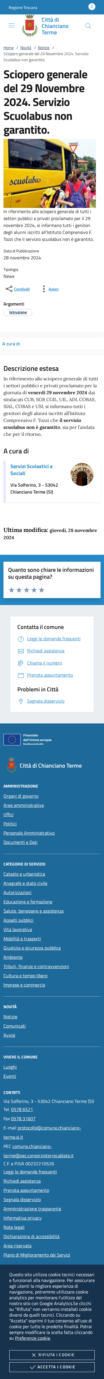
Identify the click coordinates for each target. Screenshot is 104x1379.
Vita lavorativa (17, 929)
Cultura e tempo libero (25, 975)
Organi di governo (20, 795)
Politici (10, 823)
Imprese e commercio (24, 984)
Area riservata (17, 1245)
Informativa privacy (22, 1217)
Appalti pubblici (18, 920)
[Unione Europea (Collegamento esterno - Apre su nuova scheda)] (52, 741)
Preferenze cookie (32, 1338)
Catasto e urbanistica (24, 873)
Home (8, 47)
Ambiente (13, 957)
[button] (23, 7)
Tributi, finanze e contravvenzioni (36, 966)
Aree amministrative (23, 805)
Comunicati (14, 1025)
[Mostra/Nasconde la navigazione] (11, 25)
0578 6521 (22, 1109)
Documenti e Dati (20, 842)
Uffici (8, 814)
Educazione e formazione (27, 901)
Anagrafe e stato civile (25, 883)
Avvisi (9, 1035)
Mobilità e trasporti (22, 938)
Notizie (43, 47)
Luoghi (10, 1066)
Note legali (14, 1227)
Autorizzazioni (17, 892)
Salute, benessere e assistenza (33, 910)
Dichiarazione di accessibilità (31, 1236)
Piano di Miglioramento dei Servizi (36, 1254)
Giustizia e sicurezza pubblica (32, 947)
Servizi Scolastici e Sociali (31, 469)
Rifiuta (56, 1355)
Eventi (9, 1076)
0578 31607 (23, 1118)
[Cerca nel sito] (88, 26)
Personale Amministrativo (29, 832)
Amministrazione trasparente (32, 1208)
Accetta (56, 1367)
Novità (25, 47)
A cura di (11, 343)
